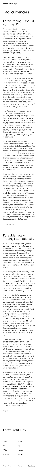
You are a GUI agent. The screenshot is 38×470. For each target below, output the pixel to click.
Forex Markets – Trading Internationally (18, 237)
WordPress (31, 466)
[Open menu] (33, 3)
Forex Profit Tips (10, 3)
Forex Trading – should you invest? (18, 22)
